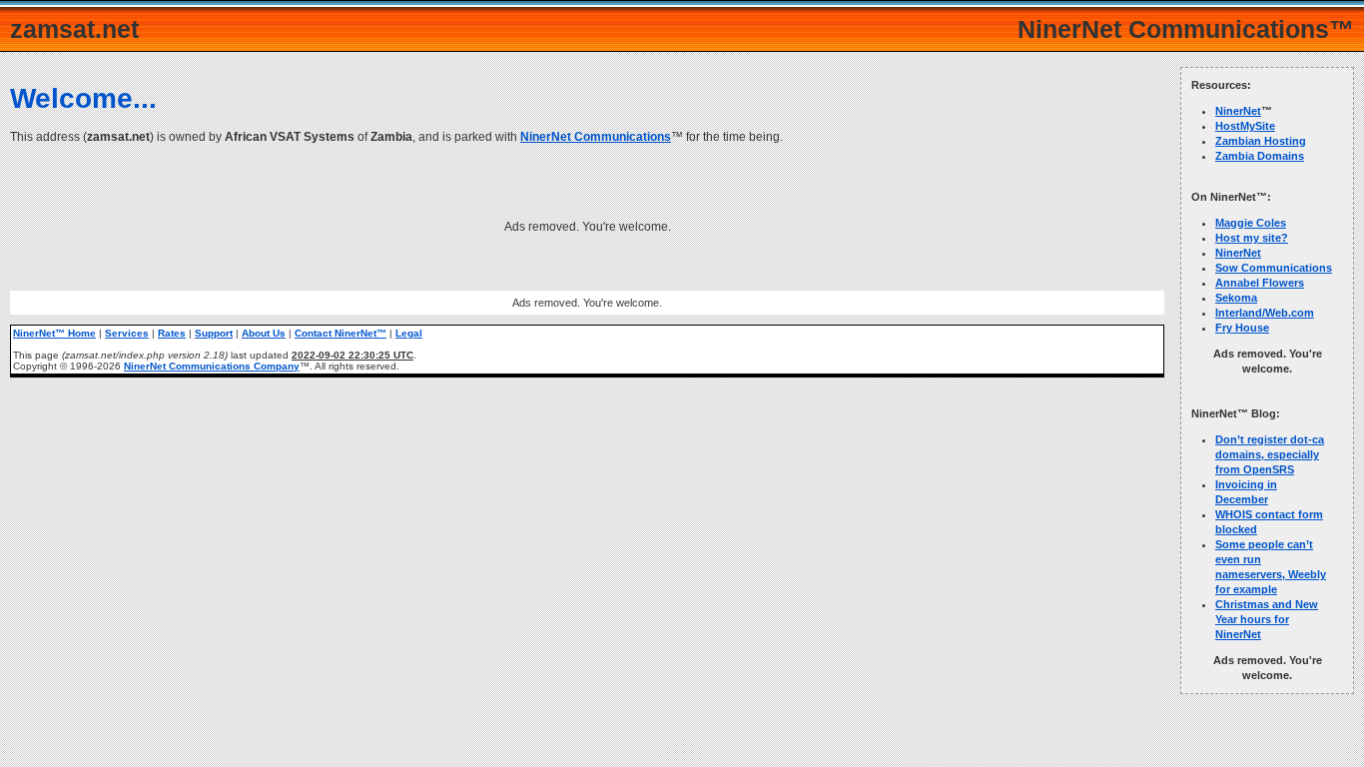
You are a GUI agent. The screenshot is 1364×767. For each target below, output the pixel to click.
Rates (172, 333)
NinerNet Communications (595, 137)
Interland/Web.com (1264, 313)
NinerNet (1238, 111)
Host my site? (1251, 238)
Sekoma (1236, 298)
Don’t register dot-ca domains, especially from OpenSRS (1269, 454)
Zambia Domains (1259, 156)
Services (127, 333)
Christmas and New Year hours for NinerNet (1266, 619)
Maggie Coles (1250, 223)
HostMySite (1245, 126)
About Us (264, 333)
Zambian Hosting (1260, 141)
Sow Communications (1273, 268)
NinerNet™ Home (54, 333)
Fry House (1242, 328)
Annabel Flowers (1259, 283)
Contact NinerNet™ (340, 333)
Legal (408, 333)
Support (214, 333)
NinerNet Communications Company (212, 366)
